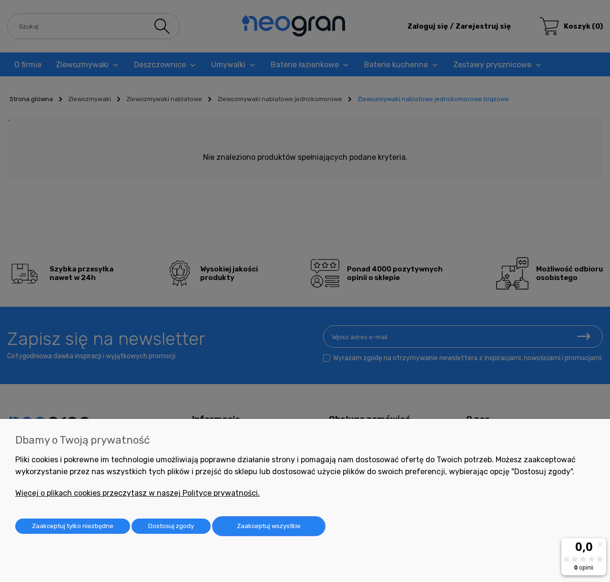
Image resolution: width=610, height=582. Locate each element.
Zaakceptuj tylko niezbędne (72, 526)
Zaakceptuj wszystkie (269, 526)
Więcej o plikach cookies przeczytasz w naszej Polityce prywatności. (137, 493)
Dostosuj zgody (171, 526)
